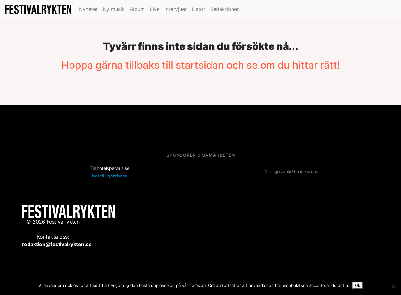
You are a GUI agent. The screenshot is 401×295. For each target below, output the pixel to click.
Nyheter (88, 9)
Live (154, 9)
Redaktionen (225, 9)
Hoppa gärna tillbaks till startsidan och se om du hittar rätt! (200, 65)
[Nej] (393, 286)
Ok (357, 285)
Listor (198, 9)
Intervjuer (175, 9)
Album (137, 9)
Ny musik (114, 9)
